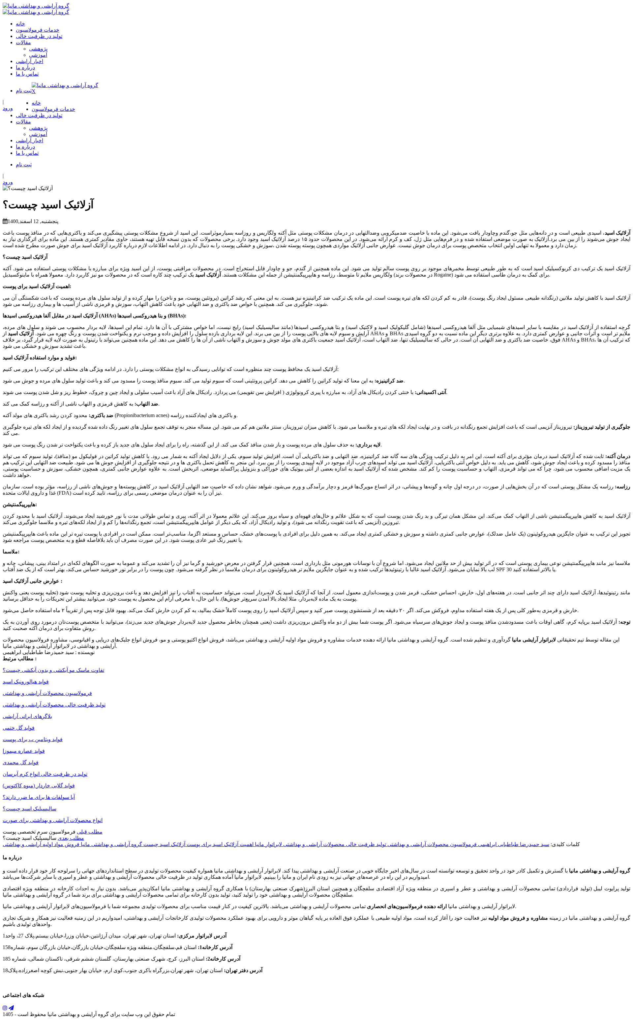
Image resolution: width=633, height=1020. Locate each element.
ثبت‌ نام (24, 90)
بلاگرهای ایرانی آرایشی (27, 716)
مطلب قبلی (90, 832)
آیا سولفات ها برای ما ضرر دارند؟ (39, 797)
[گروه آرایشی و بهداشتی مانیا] (36, 6)
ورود (8, 108)
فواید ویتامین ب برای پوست (33, 739)
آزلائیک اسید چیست (163, 844)
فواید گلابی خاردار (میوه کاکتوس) (39, 785)
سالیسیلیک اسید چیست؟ (29, 808)
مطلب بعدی (71, 838)
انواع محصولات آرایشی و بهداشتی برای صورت (53, 820)
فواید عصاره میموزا (24, 751)
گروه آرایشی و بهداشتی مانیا (110, 844)
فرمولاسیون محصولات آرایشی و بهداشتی (47, 693)
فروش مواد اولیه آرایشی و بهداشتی (41, 844)
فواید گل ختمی (19, 728)
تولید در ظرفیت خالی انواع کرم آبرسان (45, 774)
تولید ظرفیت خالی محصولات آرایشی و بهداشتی (54, 704)
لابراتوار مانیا (268, 844)
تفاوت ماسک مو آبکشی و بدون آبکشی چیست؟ (53, 670)
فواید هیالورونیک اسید (26, 681)
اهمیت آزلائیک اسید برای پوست (219, 844)
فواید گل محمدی (21, 762)
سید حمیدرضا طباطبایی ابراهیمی (513, 844)
